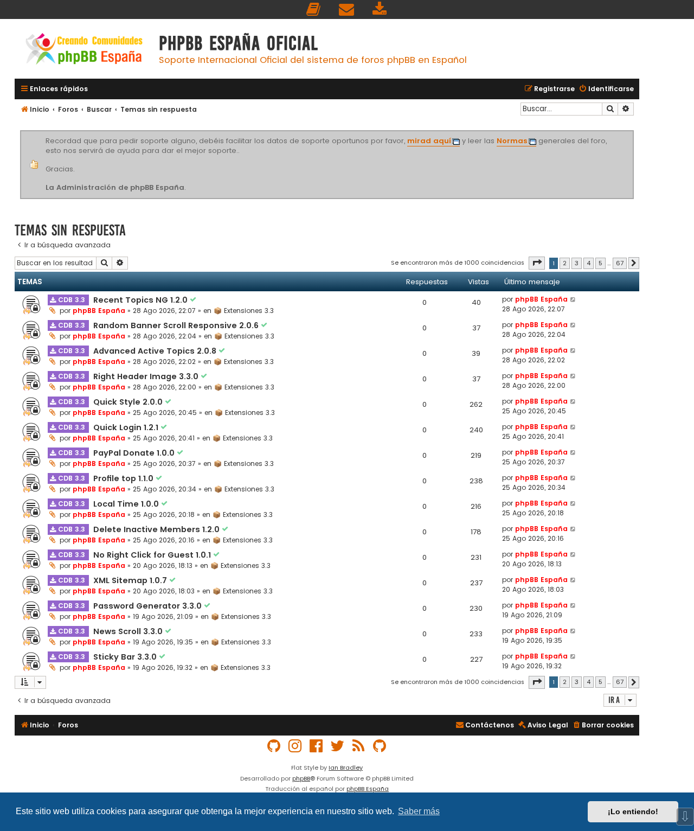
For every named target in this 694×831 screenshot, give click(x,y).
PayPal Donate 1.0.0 (135, 453)
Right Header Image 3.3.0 (147, 376)
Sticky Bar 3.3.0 (126, 656)
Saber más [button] (419, 811)
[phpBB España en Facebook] (316, 746)
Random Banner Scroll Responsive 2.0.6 (177, 325)
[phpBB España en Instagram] (295, 746)
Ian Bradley (346, 767)
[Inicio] (84, 50)
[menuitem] (314, 9)
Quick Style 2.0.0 (129, 402)
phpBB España (99, 310)
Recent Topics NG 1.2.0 (141, 300)
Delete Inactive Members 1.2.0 (157, 529)
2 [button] (565, 263)
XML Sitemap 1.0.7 (131, 580)
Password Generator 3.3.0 (148, 605)
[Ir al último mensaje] (573, 299)
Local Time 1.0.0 (127, 503)
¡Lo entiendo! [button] (633, 811)
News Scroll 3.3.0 (129, 631)
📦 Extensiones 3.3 (244, 310)
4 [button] (588, 263)
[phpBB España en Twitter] (338, 746)
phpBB (301, 778)
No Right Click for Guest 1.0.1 (153, 554)
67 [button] (620, 263)
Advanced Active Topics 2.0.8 (156, 351)
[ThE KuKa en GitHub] (380, 746)
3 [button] (577, 263)
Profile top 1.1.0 (124, 478)
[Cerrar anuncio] (632, 132)
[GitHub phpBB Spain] (274, 746)
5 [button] (600, 263)
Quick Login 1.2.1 (126, 427)
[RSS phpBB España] (359, 746)
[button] (537, 263)
